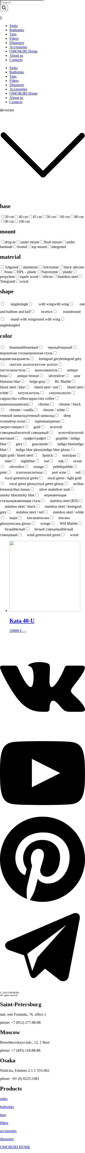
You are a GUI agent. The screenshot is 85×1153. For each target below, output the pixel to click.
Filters (14, 38)
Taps (13, 34)
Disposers (16, 43)
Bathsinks (16, 30)
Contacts (15, 60)
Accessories (18, 47)
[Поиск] (4, 8)
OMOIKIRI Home (23, 51)
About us (16, 55)
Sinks (13, 26)
